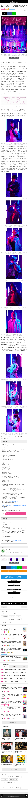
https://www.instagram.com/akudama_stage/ (11, 507)
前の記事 (4, 607)
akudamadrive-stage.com (13, 501)
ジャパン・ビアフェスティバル (9, 782)
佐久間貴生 (11, 619)
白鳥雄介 (19, 619)
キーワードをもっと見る (21, 790)
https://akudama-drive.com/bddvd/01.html (10, 538)
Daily (5, 666)
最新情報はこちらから (9, 513)
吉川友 (9, 613)
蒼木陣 (18, 616)
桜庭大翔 (4, 622)
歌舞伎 (4, 776)
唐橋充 (4, 613)
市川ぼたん (5, 779)
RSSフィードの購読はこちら (14, 571)
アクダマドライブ (19, 622)
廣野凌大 (4, 619)
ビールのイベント (14, 779)
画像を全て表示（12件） (15, 57)
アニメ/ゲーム (17, 785)
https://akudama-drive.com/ (16, 540)
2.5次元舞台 (5, 616)
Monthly (23, 666)
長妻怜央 (11, 622)
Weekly (14, 666)
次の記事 (23, 607)
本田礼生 (12, 616)
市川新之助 (18, 776)
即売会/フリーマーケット (8, 787)
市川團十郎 (10, 776)
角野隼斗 (18, 787)
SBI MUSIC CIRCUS (7, 785)
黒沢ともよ (16, 613)
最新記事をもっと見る (14, 722)
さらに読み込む (14, 769)
